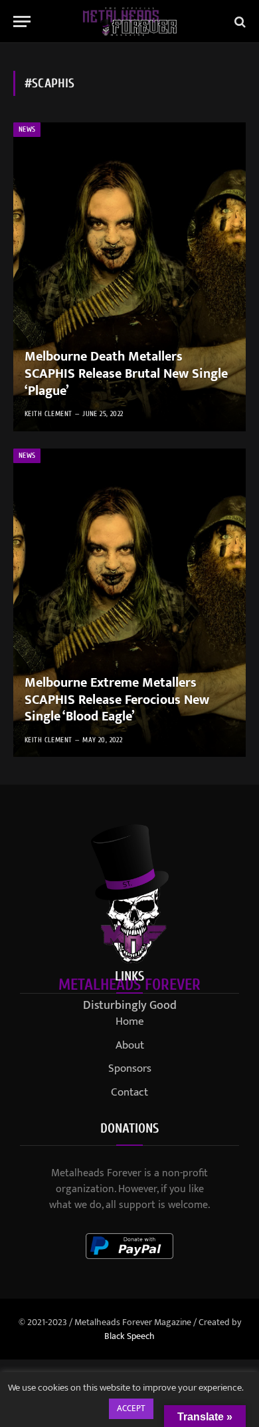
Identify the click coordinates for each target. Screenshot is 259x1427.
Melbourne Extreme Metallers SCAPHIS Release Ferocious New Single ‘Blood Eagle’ (117, 699)
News (27, 129)
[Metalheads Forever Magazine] (129, 21)
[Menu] (22, 21)
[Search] (239, 21)
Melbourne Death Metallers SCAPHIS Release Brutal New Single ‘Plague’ (126, 373)
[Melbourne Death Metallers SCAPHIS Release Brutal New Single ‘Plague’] (129, 276)
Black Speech (129, 1336)
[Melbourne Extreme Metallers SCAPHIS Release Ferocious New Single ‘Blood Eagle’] (129, 603)
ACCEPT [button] (131, 1408)
